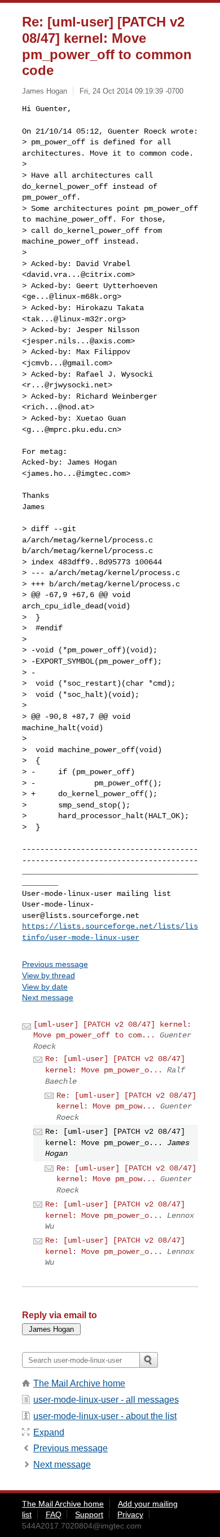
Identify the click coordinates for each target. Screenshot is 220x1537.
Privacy (130, 1514)
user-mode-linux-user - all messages (106, 1399)
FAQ (53, 1514)
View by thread (48, 975)
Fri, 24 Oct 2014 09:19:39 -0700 (131, 91)
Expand (48, 1432)
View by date (45, 986)
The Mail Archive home (79, 1383)
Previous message (55, 964)
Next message (47, 997)
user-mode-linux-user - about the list (105, 1416)
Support (89, 1514)
